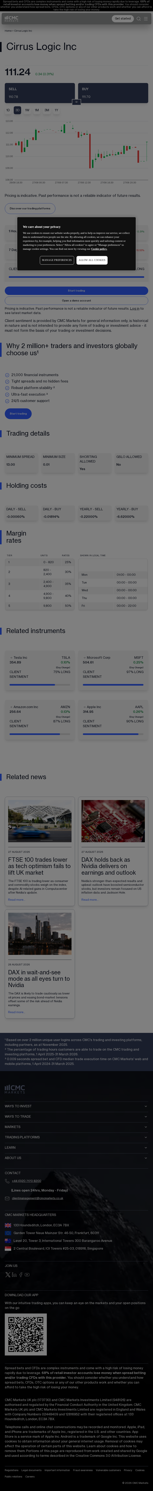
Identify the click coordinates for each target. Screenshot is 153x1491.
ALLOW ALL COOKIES (92, 260)
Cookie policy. (99, 249)
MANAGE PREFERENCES (57, 260)
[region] (76, 244)
